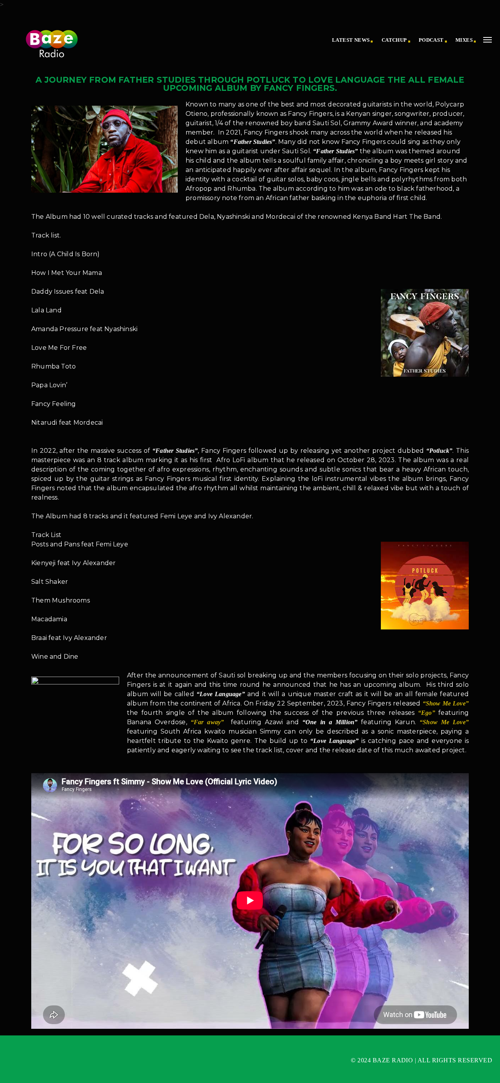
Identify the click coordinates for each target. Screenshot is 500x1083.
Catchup (394, 40)
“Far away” (207, 722)
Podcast (431, 40)
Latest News (351, 40)
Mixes (464, 40)
